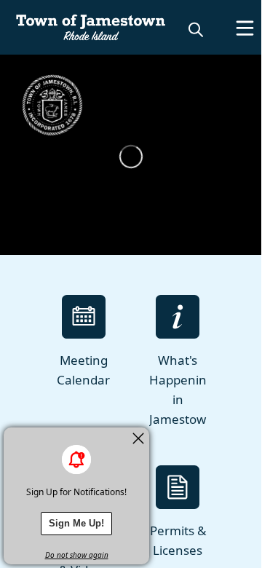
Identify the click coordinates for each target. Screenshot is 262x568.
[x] (138, 438)
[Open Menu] (245, 28)
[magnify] (195, 29)
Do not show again (76, 555)
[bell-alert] (76, 459)
